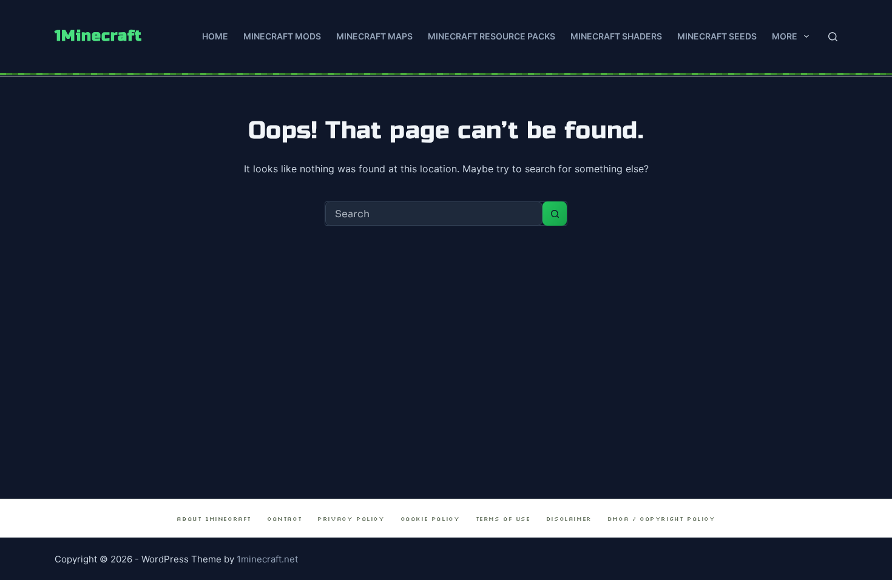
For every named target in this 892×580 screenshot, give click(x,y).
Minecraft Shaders (616, 36)
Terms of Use (503, 519)
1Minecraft (98, 36)
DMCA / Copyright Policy (661, 519)
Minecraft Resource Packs (491, 36)
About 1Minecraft (214, 519)
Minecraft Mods (282, 36)
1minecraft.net (267, 559)
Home (215, 36)
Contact (284, 519)
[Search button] (554, 213)
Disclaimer (569, 519)
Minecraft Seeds (717, 36)
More (784, 36)
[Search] (832, 36)
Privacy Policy (350, 519)
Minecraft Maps (374, 36)
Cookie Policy (430, 519)
